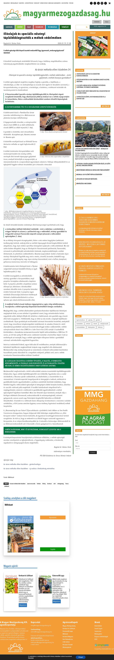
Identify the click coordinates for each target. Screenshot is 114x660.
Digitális (52, 549)
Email (76, 440)
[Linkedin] (98, 3)
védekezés (6, 486)
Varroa (66, 484)
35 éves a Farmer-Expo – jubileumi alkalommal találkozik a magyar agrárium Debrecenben (91, 221)
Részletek (31, 658)
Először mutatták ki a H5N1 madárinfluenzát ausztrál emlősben (93, 80)
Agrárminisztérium (81, 320)
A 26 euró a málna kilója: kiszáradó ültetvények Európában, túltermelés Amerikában (91, 86)
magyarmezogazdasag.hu (66, 13)
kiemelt (95, 324)
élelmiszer (100, 327)
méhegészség (60, 484)
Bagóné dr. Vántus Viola (12, 43)
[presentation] (3, 590)
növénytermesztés (104, 324)
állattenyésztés (91, 327)
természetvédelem (81, 327)
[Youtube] (102, 3)
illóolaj (44, 484)
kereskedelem (80, 324)
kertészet (88, 324)
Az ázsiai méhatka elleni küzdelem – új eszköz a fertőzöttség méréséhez (29, 468)
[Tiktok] (105, 3)
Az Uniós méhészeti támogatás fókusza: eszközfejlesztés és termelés (91, 268)
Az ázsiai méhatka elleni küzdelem (17, 484)
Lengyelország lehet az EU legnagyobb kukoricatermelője (88, 75)
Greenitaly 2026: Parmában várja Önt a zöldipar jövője (91, 291)
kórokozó (49, 484)
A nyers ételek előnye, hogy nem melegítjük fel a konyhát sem (91, 98)
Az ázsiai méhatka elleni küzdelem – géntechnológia (22, 464)
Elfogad (80, 657)
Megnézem (22, 605)
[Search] (87, 27)
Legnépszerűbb (80, 118)
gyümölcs (98, 320)
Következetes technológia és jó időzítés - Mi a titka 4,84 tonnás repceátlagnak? (92, 244)
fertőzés (39, 484)
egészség (90, 320)
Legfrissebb (79, 70)
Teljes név (77, 446)
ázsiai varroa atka (31, 484)
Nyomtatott (52, 517)
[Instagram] (95, 3)
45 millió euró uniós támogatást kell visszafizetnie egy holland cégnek (93, 92)
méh (54, 484)
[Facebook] (91, 3)
